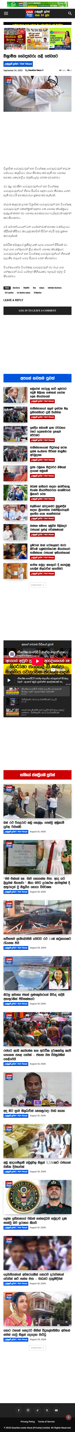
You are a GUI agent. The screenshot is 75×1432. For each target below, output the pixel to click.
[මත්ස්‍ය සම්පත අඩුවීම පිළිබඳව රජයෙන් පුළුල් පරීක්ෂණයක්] (15, 532)
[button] (6, 13)
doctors (16, 287)
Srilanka (37, 292)
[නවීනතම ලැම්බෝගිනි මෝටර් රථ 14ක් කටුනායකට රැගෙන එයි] (37, 917)
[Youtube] (56, 1410)
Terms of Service (46, 1421)
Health (26, 287)
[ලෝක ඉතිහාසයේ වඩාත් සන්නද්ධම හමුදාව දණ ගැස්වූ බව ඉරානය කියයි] (37, 1197)
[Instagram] (28, 1410)
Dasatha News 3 (35, 70)
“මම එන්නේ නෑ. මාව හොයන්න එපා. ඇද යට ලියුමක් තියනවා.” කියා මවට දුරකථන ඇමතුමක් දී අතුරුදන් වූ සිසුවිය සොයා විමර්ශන (36, 883)
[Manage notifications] (68, 1417)
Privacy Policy (28, 1421)
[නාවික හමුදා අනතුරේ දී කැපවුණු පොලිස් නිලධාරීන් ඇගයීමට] (15, 571)
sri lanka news (23, 292)
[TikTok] (37, 1410)
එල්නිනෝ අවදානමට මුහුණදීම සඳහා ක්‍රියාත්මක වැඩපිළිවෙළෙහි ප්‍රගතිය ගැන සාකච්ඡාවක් (49, 510)
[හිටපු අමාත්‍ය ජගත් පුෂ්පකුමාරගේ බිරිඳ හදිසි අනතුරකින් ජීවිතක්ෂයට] (37, 973)
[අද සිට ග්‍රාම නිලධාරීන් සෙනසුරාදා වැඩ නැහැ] (37, 1089)
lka (34, 287)
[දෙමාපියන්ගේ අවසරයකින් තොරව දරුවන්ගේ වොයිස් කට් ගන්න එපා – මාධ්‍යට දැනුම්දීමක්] (37, 1253)
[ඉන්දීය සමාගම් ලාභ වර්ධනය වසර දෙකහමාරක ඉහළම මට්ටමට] (15, 434)
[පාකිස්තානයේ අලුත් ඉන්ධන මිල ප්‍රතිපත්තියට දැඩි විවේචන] (15, 414)
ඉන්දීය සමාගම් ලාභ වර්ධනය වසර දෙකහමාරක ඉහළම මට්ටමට (47, 431)
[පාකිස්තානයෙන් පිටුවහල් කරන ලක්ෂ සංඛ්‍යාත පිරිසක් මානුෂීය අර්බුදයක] (15, 453)
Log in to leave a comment (37, 310)
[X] (46, 1410)
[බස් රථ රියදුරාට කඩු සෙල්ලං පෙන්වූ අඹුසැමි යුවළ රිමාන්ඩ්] (37, 801)
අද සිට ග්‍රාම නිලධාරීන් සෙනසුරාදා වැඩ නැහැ (34, 1111)
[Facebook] (18, 1410)
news (41, 287)
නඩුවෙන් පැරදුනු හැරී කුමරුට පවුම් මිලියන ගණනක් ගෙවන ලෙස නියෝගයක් (48, 392)
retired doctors (55, 287)
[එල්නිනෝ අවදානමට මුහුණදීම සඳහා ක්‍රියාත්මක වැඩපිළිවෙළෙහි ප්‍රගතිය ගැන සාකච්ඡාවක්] (15, 512)
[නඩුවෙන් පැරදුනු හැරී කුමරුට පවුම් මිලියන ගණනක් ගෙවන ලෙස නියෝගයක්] (15, 395)
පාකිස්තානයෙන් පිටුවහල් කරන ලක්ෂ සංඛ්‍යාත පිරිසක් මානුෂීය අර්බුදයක (48, 451)
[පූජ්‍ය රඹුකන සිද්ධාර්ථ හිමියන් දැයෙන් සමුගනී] (15, 473)
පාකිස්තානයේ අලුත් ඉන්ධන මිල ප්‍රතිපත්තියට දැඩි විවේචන (37, 24)
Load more (36, 584)
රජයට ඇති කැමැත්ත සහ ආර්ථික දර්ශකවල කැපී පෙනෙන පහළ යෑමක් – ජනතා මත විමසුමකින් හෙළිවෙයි (37, 1055)
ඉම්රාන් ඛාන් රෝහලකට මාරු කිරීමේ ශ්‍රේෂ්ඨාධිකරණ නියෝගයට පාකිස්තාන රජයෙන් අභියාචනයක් (50, 549)
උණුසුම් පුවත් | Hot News (18, 64)
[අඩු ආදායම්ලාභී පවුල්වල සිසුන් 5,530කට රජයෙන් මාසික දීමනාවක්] (37, 1141)
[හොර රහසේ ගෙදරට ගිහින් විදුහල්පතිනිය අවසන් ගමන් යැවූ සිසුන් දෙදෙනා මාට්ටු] (37, 1309)
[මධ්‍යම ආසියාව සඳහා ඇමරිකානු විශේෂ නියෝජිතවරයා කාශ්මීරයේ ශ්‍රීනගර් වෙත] (15, 492)
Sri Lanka (9, 292)
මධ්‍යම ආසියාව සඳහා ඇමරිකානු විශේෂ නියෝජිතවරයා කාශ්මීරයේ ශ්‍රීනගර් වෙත (50, 490)
